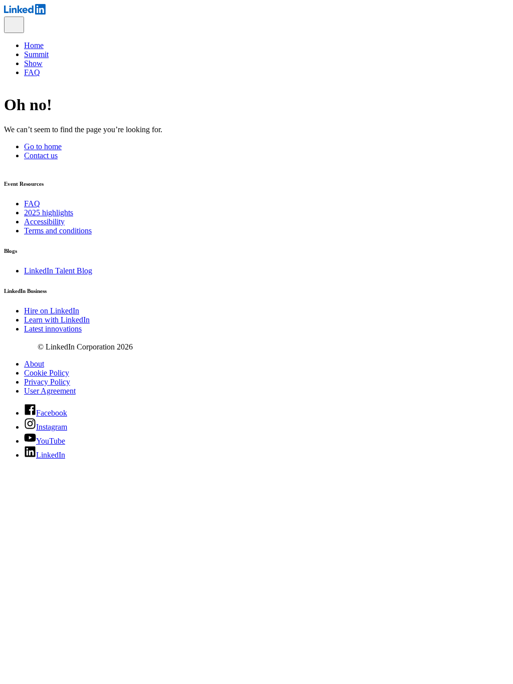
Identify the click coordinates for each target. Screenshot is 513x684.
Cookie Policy (46, 373)
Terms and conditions (58, 230)
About (34, 364)
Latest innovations (53, 328)
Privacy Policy (47, 382)
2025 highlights (48, 212)
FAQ (32, 203)
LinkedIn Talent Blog (58, 270)
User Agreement (50, 391)
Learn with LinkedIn (57, 319)
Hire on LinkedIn (51, 310)
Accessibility (44, 221)
